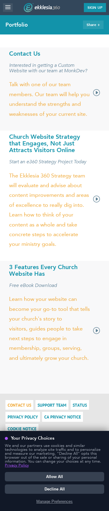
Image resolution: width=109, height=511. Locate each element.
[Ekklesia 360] (42, 10)
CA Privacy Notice (62, 417)
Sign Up (95, 7)
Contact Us (19, 405)
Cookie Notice (22, 429)
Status (80, 405)
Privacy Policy (23, 417)
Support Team (52, 405)
